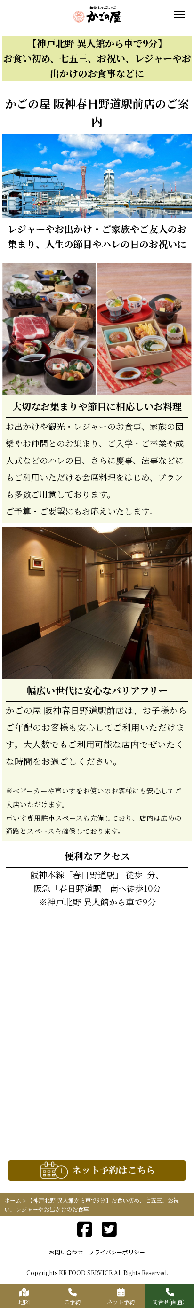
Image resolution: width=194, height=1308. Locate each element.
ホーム (12, 1200)
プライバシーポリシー (117, 1252)
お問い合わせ (66, 1252)
